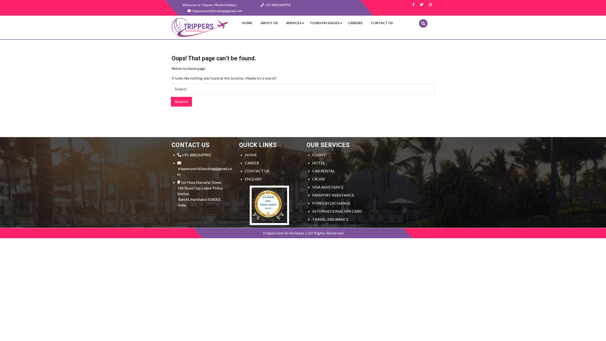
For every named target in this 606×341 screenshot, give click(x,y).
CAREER (252, 163)
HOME (251, 155)
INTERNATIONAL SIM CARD (337, 211)
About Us (269, 23)
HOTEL (318, 163)
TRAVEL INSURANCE (330, 219)
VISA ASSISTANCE (327, 187)
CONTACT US (257, 171)
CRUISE (318, 179)
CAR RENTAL (323, 171)
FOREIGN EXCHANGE (331, 203)
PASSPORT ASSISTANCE (333, 195)
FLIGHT (319, 155)
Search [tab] (181, 102)
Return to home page (188, 68)
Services (293, 23)
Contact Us (382, 23)
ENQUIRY (253, 179)
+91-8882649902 (278, 5)
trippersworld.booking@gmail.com (204, 171)
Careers (355, 23)
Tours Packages (324, 23)
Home (247, 23)
